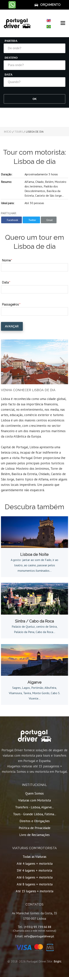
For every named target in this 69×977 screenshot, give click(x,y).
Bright (58, 961)
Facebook (12, 220)
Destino (11, 57)
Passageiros (10, 304)
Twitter (32, 220)
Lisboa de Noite (34, 554)
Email (50, 220)
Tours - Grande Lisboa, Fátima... (34, 814)
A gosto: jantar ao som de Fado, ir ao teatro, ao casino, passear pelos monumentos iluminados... (34, 565)
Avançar (12, 326)
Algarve (35, 682)
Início (8, 131)
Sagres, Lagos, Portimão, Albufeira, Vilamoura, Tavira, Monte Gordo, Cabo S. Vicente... (34, 693)
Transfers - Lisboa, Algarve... (34, 807)
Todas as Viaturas (34, 857)
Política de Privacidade (34, 828)
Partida (11, 40)
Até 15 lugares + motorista (34, 891)
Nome (6, 260)
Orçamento (50, 5)
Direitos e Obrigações (35, 821)
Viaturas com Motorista (34, 800)
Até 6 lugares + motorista (35, 877)
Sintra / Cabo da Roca (34, 621)
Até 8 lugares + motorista (35, 884)
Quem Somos (34, 793)
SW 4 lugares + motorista (34, 870)
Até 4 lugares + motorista (35, 863)
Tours (18, 131)
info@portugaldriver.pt (39, 936)
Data (8, 74)
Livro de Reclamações (34, 835)
